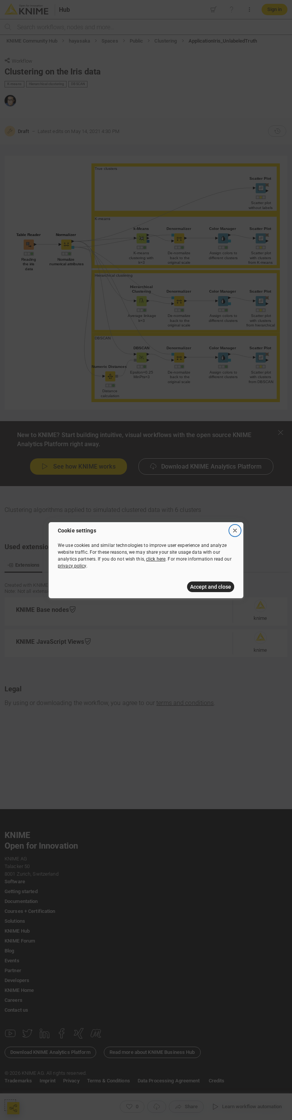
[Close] (235, 530)
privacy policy (72, 566)
